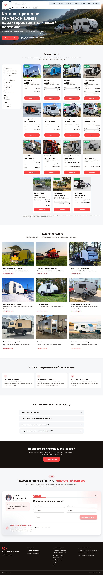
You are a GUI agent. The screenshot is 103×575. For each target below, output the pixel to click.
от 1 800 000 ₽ (9, 75)
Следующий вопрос (87, 517)
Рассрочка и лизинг (58, 557)
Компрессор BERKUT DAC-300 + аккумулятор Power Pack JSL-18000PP (30, 527)
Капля (7, 97)
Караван (8, 99)
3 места (8, 89)
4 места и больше (10, 92)
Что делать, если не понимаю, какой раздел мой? (37, 431)
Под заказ (8, 106)
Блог (89, 3)
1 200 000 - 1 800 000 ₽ (11, 73)
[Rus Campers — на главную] (6, 5)
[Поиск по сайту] (34, 7)
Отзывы (83, 3)
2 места (8, 87)
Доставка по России (58, 555)
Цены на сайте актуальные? (30, 412)
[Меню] (36, 7)
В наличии (8, 104)
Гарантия (76, 3)
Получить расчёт (10, 38)
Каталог (53, 3)
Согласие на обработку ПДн (86, 555)
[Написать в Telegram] (26, 7)
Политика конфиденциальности (87, 553)
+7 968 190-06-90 (33, 551)
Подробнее (32, 98)
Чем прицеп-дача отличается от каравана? (35, 425)
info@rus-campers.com (33, 553)
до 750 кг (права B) (10, 80)
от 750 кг (8, 82)
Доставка (60, 3)
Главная (4, 9)
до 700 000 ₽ (9, 68)
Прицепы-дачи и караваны (60, 550)
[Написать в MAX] (29, 7)
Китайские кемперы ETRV (59, 552)
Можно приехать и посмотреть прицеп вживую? (36, 418)
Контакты (96, 3)
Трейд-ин (68, 3)
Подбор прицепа (57, 560)
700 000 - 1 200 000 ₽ (11, 71)
